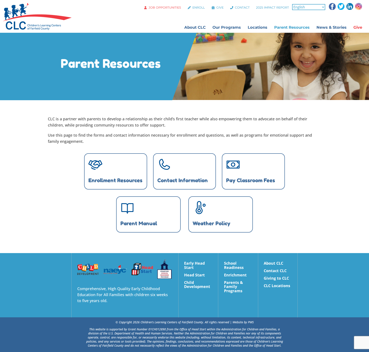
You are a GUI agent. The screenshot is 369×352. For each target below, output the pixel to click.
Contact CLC (275, 270)
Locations (257, 27)
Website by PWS (243, 322)
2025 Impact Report (272, 7)
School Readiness (234, 265)
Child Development (197, 284)
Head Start (194, 274)
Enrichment (235, 274)
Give (220, 7)
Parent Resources (292, 27)
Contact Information (182, 180)
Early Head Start (194, 265)
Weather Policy (211, 223)
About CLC (195, 27)
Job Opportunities (165, 7)
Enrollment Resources (115, 180)
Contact (242, 7)
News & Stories (331, 27)
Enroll (198, 7)
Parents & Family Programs (233, 287)
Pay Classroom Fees (250, 180)
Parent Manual (138, 223)
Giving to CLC (276, 278)
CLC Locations (277, 285)
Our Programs (226, 27)
